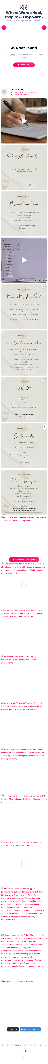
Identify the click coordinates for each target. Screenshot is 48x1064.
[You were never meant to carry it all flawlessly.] (24, 167)
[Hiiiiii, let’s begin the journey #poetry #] (24, 863)
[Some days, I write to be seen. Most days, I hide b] (24, 770)
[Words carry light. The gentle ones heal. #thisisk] (24, 538)
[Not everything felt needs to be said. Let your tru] (24, 817)
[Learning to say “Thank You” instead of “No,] (24, 724)
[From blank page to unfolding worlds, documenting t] (24, 260)
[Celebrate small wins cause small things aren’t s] (24, 631)
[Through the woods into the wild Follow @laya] (24, 909)
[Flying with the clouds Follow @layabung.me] (24, 956)
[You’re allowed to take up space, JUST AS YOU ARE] (24, 353)
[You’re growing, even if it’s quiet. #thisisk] (24, 445)
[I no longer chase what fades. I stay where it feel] (24, 213)
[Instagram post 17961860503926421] (24, 1002)
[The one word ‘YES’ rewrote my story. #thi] (24, 677)
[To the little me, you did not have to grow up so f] (24, 306)
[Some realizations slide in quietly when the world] (24, 585)
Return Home (25, 65)
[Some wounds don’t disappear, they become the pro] (24, 492)
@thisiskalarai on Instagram (24, 560)
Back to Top (25, 1058)
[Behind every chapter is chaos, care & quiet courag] (24, 120)
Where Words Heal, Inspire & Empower (24, 15)
